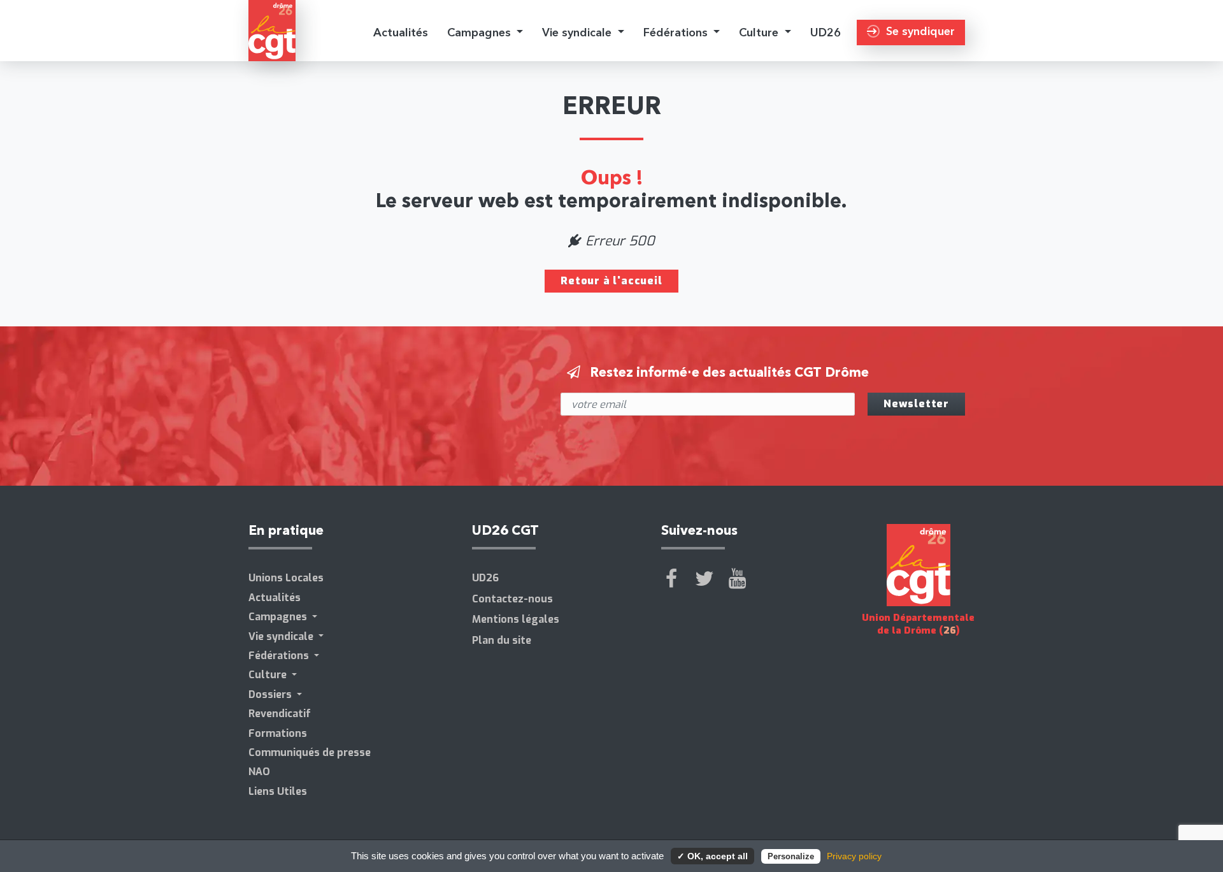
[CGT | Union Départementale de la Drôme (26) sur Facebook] (671, 579)
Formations (277, 733)
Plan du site (501, 640)
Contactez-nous (512, 599)
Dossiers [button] (271, 694)
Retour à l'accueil (611, 280)
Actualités (400, 32)
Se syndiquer (920, 31)
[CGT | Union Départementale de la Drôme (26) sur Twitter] (704, 579)
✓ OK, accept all (712, 856)
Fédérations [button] (677, 32)
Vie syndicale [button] (578, 32)
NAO (259, 771)
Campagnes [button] (480, 32)
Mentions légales (515, 619)
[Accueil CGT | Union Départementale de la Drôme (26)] (272, 30)
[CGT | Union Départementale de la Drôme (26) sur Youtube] (737, 579)
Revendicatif (279, 713)
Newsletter (916, 404)
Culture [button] (760, 32)
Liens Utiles (277, 791)
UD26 (825, 32)
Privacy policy (854, 856)
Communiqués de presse (309, 752)
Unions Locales (286, 578)
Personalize (791, 856)
